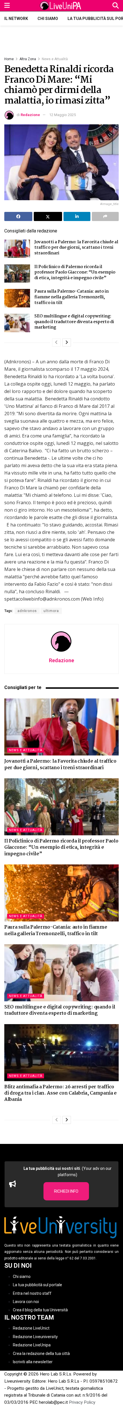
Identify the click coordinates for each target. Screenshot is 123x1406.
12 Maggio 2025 (62, 115)
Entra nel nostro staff (32, 1293)
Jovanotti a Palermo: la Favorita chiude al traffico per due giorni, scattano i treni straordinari (76, 248)
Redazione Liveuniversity (35, 1336)
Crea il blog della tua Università (40, 1310)
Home (9, 59)
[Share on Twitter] (48, 216)
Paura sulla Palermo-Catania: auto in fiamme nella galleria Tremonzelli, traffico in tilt (71, 297)
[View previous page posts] (56, 343)
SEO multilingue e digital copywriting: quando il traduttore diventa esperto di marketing (74, 322)
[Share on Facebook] (18, 216)
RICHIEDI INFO (66, 1191)
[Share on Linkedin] (77, 216)
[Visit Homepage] (61, 5)
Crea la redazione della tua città (41, 1353)
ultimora (51, 611)
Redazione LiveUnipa (32, 1345)
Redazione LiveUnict (31, 1328)
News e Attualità (55, 59)
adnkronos (27, 611)
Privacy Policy (82, 1402)
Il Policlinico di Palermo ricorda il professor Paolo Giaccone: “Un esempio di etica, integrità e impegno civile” (74, 272)
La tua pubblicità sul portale (37, 1285)
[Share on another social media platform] (105, 216)
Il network (16, 18)
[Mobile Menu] (7, 5)
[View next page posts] (66, 343)
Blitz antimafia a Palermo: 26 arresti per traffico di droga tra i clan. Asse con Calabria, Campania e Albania (60, 1093)
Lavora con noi (26, 1301)
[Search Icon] (115, 5)
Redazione (30, 115)
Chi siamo (47, 18)
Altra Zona (27, 59)
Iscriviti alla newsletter (33, 1362)
